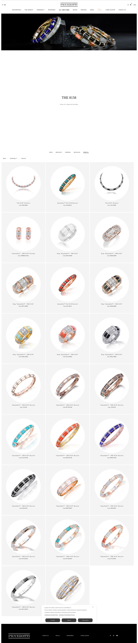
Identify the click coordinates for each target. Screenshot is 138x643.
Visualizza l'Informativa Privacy (67, 614)
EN (5, 5)
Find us (58, 635)
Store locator (85, 635)
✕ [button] (92, 607)
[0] (130, 5)
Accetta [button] (53, 620)
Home (4, 158)
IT (2, 5)
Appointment (70, 635)
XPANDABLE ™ (13, 158)
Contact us (45, 635)
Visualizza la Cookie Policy (51, 614)
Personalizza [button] (85, 620)
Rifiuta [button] (69, 620)
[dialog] (69, 614)
